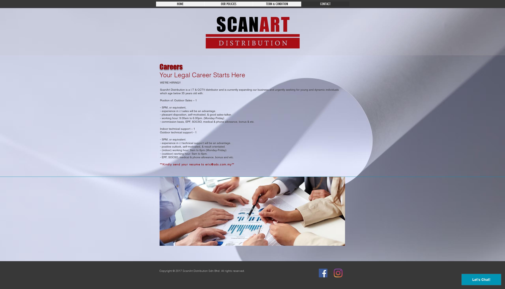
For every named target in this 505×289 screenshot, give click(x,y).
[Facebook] (323, 273)
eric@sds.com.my (218, 164)
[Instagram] (338, 273)
